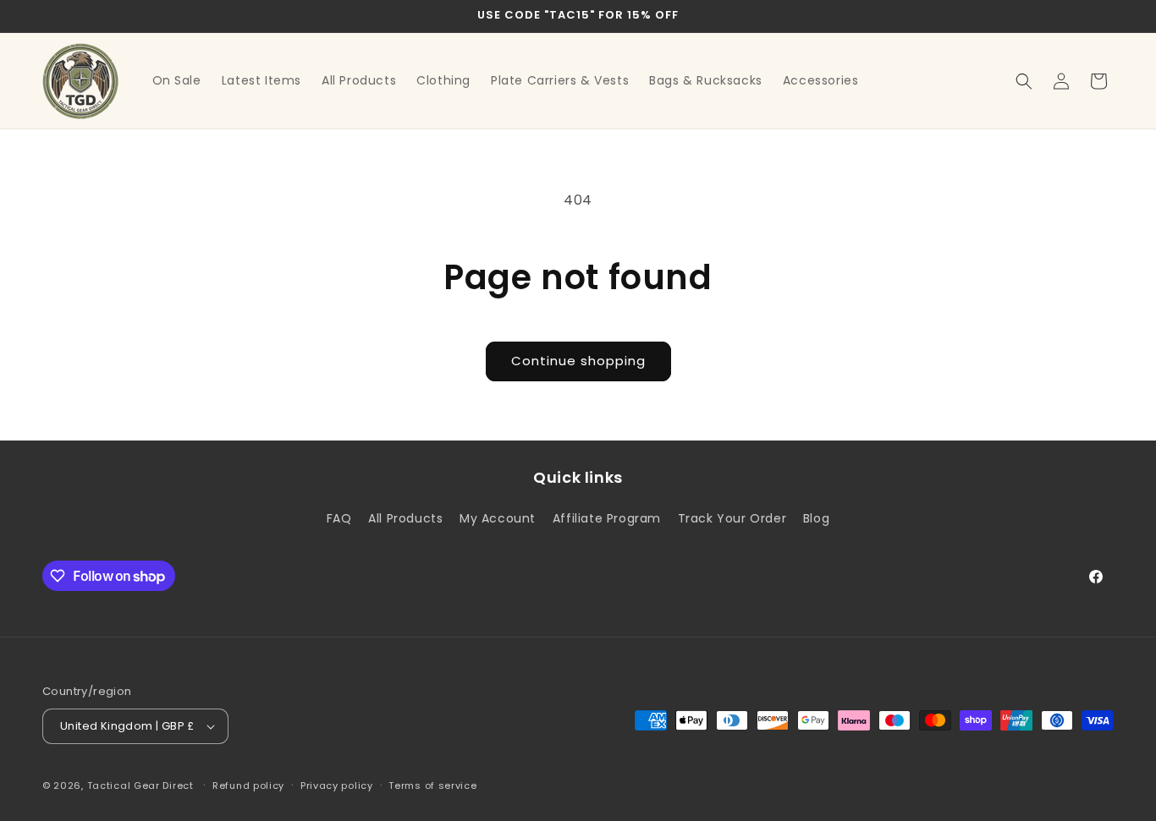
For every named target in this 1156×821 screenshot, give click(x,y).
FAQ (339, 518)
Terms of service (432, 785)
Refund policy (248, 785)
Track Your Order (732, 518)
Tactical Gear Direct (140, 785)
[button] (1024, 81)
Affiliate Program (607, 518)
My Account (498, 518)
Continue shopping (578, 360)
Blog (816, 518)
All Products (405, 518)
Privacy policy (336, 785)
